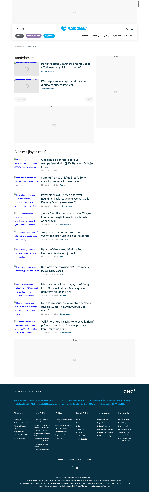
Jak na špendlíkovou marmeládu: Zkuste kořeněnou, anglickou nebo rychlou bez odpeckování (66, 217)
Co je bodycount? (19, 438)
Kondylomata (31, 47)
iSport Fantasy (61, 400)
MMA (78, 419)
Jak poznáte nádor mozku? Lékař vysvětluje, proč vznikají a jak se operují (65, 234)
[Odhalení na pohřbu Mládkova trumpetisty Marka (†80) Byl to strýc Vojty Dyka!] (26, 165)
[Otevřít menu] (132, 28)
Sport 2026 (82, 413)
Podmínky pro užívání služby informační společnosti (65, 483)
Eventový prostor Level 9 (69, 404)
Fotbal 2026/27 (81, 423)
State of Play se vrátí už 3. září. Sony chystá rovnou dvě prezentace (63, 179)
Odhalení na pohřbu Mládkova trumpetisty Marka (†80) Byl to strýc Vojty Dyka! (67, 163)
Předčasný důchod (124, 419)
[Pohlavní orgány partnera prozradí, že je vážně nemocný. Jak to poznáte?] (26, 69)
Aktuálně (18, 413)
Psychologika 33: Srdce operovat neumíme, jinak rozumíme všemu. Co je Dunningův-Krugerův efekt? (65, 199)
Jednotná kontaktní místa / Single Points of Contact (70, 486)
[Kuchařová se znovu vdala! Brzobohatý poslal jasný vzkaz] (26, 272)
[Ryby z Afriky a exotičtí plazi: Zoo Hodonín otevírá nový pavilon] (26, 255)
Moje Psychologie (21, 400)
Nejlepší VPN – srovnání (105, 432)
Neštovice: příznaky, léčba (22, 423)
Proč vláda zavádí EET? (62, 428)
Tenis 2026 (80, 429)
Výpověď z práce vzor (62, 435)
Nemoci (85, 36)
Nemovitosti (98, 400)
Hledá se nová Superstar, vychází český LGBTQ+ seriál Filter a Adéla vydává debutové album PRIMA (65, 288)
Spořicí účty (122, 423)
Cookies (112, 483)
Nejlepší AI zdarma (103, 426)
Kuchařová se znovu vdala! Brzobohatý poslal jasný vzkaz (65, 269)
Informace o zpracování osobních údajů (96, 483)
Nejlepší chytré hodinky (105, 429)
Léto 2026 (39, 413)
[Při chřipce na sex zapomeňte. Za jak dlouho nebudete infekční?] (26, 86)
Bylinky (106, 36)
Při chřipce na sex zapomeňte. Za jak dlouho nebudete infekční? (63, 83)
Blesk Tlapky (35, 400)
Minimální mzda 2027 (125, 429)
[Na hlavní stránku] (74, 28)
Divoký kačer (59, 438)
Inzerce (71, 460)
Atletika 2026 (81, 436)
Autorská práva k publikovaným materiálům (33, 483)
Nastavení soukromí (123, 483)
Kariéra (88, 460)
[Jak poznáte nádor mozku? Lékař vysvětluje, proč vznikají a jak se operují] (26, 237)
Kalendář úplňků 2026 (21, 435)
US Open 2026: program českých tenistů (97, 404)
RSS (79, 460)
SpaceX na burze (102, 419)
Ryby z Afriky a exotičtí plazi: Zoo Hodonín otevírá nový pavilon (61, 251)
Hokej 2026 (80, 426)
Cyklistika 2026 (81, 439)
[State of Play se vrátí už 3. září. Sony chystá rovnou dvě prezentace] (26, 183)
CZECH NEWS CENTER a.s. (83, 478)
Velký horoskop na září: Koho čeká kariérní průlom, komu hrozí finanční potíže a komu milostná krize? (67, 325)
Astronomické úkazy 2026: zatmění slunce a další (42, 433)
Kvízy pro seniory (19, 432)
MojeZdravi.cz (19, 47)
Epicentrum (17, 419)
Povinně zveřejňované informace (99, 486)
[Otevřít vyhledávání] (127, 28)
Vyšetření (117, 36)
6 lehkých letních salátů (42, 450)
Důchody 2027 (123, 426)
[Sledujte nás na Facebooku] (17, 29)
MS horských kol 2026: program (44, 404)
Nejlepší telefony (103, 423)
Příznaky (95, 36)
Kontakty (61, 460)
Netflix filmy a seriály (104, 436)
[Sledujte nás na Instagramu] (22, 29)
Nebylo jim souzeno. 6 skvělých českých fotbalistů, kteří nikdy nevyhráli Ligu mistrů (66, 307)
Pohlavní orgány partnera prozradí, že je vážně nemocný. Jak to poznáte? (65, 66)
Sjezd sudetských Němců (63, 425)
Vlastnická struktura (45, 486)
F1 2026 (79, 432)
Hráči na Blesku (47, 400)
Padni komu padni (61, 432)
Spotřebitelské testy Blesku (80, 400)
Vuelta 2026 (120, 404)
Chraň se (128, 36)
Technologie (103, 413)
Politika (59, 413)
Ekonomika (123, 413)
